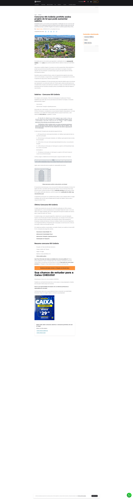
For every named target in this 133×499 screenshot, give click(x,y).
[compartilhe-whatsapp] (46, 32)
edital (43, 62)
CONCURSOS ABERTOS (42, 330)
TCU (55, 4)
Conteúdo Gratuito (72, 4)
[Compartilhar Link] (56, 32)
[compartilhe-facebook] (48, 32)
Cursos (64, 4)
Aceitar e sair (94, 495)
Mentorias (43, 4)
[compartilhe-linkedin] (51, 32)
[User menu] (88, 2)
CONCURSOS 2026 (41, 332)
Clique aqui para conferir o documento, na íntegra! (54, 184)
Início (35, 14)
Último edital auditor (41, 256)
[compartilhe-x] (54, 32)
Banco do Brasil (50, 4)
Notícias (59, 4)
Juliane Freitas (39, 29)
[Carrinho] (91, 2)
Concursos (37, 4)
